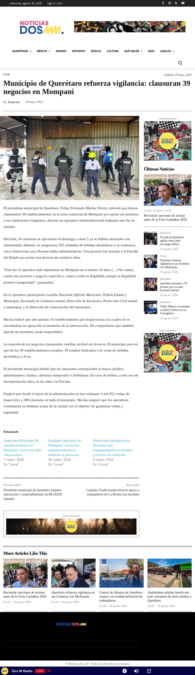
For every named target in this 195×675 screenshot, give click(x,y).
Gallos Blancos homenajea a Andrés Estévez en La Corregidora (175, 310)
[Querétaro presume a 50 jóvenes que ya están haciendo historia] (150, 284)
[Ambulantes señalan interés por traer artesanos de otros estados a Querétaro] (169, 573)
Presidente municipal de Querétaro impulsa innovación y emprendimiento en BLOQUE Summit (33, 494)
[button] (179, 62)
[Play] (124, 671)
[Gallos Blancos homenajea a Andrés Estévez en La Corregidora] (150, 307)
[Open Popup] (149, 671)
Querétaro (165, 233)
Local (6, 74)
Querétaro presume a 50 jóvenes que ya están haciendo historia (173, 287)
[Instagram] (169, 3)
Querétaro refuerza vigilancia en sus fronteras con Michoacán (174, 264)
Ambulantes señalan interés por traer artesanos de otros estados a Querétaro (169, 596)
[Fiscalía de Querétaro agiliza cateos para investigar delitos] (150, 238)
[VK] (176, 102)
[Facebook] (163, 3)
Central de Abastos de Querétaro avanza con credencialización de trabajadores (121, 596)
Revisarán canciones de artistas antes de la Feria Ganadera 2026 (165, 217)
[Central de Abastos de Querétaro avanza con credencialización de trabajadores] (121, 573)
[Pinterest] (165, 102)
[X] (176, 3)
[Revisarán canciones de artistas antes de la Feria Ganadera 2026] (167, 190)
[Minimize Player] (187, 671)
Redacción (14, 102)
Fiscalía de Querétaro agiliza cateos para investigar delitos (172, 241)
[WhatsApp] (187, 102)
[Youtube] (182, 3)
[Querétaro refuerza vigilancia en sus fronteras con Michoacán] (150, 261)
